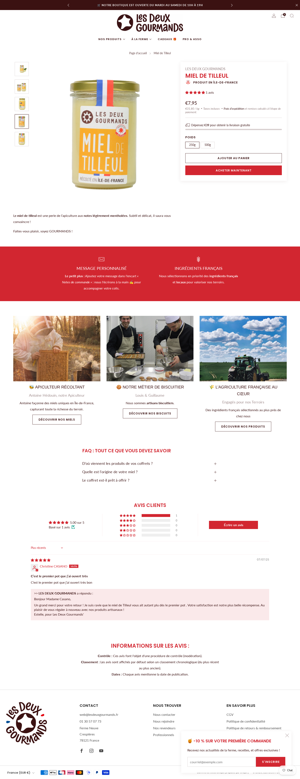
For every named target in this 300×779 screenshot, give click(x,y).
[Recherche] (292, 16)
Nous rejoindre (163, 721)
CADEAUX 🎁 (167, 39)
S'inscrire (271, 762)
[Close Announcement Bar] (296, 5)
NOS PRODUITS (110, 39)
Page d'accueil (138, 53)
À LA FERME (139, 39)
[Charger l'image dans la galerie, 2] (22, 86)
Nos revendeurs (164, 728)
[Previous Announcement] (68, 5)
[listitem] (150, 5)
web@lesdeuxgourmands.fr (99, 714)
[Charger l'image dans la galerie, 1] (22, 69)
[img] (40, 560)
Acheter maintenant (234, 170)
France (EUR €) (18, 773)
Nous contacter (164, 714)
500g (207, 144)
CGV (230, 714)
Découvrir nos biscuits (150, 413)
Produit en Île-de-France (215, 82)
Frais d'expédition (234, 108)
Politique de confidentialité (246, 721)
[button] (195, 92)
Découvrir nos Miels (57, 420)
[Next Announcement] (231, 5)
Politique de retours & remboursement (254, 728)
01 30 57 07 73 (90, 721)
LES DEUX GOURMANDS (205, 69)
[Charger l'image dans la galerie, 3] (22, 104)
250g (192, 144)
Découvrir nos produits (243, 426)
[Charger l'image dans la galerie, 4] (22, 121)
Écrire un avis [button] (233, 525)
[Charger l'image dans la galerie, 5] (22, 139)
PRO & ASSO (192, 39)
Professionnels (163, 735)
